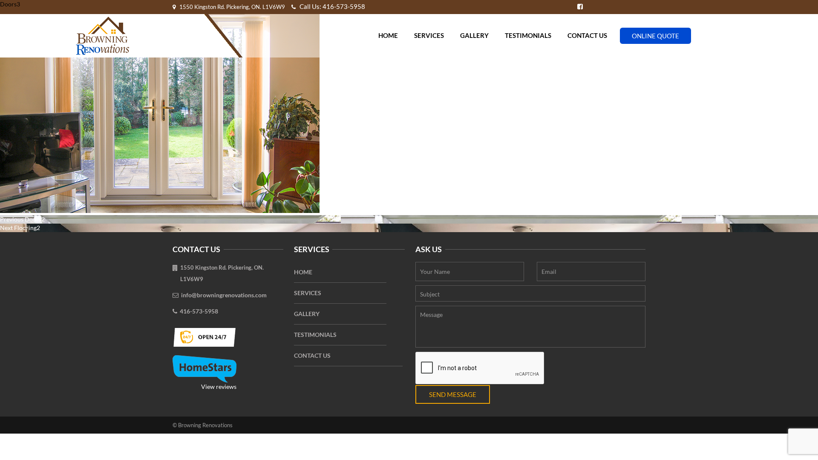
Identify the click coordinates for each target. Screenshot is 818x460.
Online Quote (655, 36)
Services (429, 35)
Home (388, 35)
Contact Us (587, 35)
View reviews (218, 386)
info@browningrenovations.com (224, 295)
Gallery (474, 35)
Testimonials (528, 35)
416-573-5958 (199, 311)
